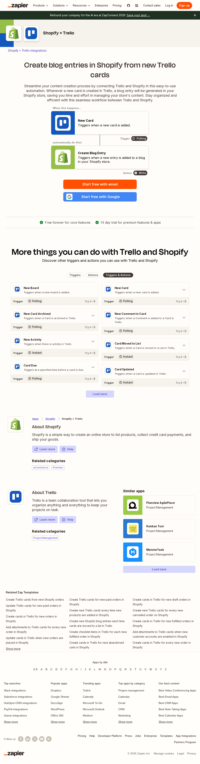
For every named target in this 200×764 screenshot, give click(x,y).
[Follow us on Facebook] (20, 739)
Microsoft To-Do (92, 703)
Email (121, 703)
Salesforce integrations (18, 696)
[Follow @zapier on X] (35, 739)
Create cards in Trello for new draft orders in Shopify (161, 602)
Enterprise (150, 735)
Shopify (50, 418)
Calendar (124, 696)
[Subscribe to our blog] (49, 739)
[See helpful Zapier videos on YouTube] (42, 739)
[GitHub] (128, 5)
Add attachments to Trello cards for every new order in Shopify (36, 629)
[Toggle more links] (36, 649)
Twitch (87, 690)
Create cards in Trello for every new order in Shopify (162, 645)
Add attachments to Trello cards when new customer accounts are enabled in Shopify (160, 634)
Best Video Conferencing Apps (177, 690)
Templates (166, 735)
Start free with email (100, 184)
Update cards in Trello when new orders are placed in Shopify (34, 640)
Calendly (88, 696)
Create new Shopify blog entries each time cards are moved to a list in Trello (97, 623)
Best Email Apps (169, 696)
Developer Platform (110, 735)
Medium (88, 715)
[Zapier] (18, 5)
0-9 (35, 669)
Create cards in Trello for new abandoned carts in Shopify (96, 645)
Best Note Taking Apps (172, 709)
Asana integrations (15, 715)
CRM (121, 709)
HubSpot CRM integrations (20, 703)
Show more (11, 721)
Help (70, 449)
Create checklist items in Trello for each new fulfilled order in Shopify (98, 634)
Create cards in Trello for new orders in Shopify (31, 619)
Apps (35, 418)
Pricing (82, 735)
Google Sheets (60, 696)
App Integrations (186, 735)
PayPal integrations (16, 709)
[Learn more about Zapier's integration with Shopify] (16, 424)
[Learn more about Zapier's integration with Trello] (16, 497)
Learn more (47, 449)
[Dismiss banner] (195, 15)
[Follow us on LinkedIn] (27, 739)
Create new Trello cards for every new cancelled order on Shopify (158, 613)
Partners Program (185, 742)
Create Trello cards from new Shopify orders (35, 599)
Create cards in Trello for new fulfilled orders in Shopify (163, 623)
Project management (131, 690)
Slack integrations (15, 690)
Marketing (124, 715)
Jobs (138, 735)
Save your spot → (138, 15)
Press (128, 735)
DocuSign (57, 703)
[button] (100, 197)
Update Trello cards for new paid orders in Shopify (33, 608)
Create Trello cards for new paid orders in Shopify (96, 602)
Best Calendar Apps (171, 715)
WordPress (57, 709)
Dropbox (56, 690)
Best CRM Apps (168, 703)
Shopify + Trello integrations (27, 50)
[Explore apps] (136, 5)
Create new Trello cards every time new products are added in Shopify (95, 613)
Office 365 (57, 715)
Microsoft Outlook (93, 709)
